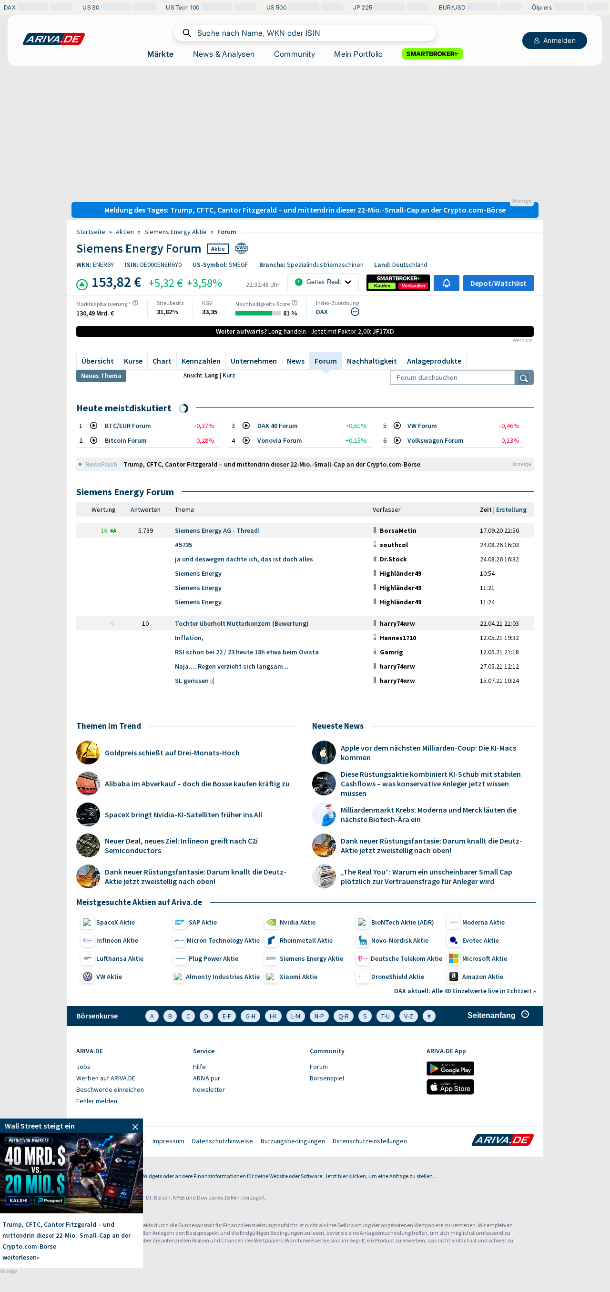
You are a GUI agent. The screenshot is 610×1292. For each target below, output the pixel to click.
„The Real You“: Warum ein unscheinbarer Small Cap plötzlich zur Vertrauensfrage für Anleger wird (426, 876)
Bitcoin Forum (126, 440)
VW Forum (422, 425)
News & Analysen (224, 54)
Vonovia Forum (279, 440)
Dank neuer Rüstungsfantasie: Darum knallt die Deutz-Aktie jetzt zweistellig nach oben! (195, 876)
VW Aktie (109, 976)
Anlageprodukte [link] (434, 361)
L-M (295, 1016)
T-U (385, 1016)
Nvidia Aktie (297, 922)
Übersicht (97, 361)
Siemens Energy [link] (198, 573)
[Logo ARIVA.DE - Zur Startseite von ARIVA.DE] (503, 1141)
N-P (319, 1016)
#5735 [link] (183, 544)
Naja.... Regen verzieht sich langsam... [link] (232, 666)
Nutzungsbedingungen (293, 1141)
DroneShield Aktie (397, 976)
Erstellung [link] (511, 509)
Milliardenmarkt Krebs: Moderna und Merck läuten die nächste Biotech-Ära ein (429, 814)
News (296, 361)
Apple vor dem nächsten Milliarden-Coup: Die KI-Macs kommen (428, 752)
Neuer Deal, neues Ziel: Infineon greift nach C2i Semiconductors (181, 845)
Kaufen (382, 285)
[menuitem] (129, 1067)
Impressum (168, 1141)
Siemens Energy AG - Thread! (217, 530)
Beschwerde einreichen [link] (110, 1089)
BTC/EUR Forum (128, 425)
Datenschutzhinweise (222, 1141)
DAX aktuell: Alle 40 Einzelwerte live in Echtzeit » (465, 991)
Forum (226, 231)
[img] (135, 302)
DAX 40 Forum (277, 425)
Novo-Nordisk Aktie (399, 940)
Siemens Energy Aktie (175, 231)
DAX (322, 311)
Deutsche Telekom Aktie (406, 958)
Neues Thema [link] (101, 375)
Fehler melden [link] (96, 1101)
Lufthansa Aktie (119, 958)
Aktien (125, 231)
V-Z (408, 1016)
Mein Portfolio (358, 54)
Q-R (343, 1016)
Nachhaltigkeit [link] (372, 361)
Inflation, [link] (189, 637)
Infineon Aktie (117, 940)
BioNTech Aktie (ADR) (402, 922)
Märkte (160, 54)
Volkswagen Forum (435, 440)
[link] (382, 286)
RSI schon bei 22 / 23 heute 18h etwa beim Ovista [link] (247, 652)
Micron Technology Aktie (223, 940)
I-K (273, 1016)
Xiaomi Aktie (298, 976)
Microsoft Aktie (484, 958)
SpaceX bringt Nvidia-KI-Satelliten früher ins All (183, 814)
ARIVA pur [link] (206, 1078)
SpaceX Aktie (115, 922)
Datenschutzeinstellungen (370, 1141)
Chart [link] (162, 361)
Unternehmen (254, 361)
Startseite (90, 231)
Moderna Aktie (483, 922)
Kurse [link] (133, 361)
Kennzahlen (201, 361)
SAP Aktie (203, 922)
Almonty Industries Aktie (223, 976)
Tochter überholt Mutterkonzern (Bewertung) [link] (242, 623)
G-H (250, 1016)
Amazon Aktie (482, 976)
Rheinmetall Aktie (306, 940)
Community (294, 54)
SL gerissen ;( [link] (194, 680)
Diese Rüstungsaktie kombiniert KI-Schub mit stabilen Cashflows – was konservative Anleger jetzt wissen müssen (431, 783)
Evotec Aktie (480, 940)
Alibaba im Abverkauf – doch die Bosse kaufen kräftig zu (197, 783)
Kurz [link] (229, 375)
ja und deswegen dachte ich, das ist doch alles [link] (244, 559)
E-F (227, 1016)
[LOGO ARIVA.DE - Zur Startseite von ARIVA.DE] (54, 39)
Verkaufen (413, 285)
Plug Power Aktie (213, 958)
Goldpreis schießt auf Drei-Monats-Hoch (172, 752)
